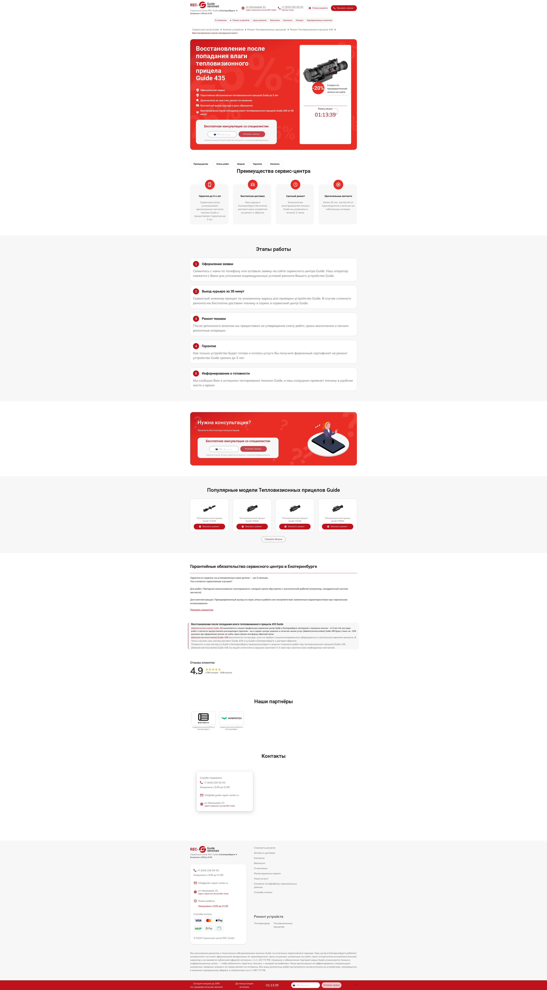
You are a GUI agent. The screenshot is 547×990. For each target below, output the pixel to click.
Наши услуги (261, 878)
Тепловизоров (262, 923)
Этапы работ (222, 164)
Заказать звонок (345, 8)
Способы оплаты (263, 892)
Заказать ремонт (210, 526)
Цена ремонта (260, 20)
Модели (241, 164)
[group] (203, 721)
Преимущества (200, 164)
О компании (220, 20)
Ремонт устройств (240, 20)
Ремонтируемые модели (267, 873)
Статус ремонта (319, 8)
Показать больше (273, 539)
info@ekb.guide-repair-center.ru (222, 795)
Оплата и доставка (264, 852)
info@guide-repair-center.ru (213, 883)
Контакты (287, 20)
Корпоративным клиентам (319, 20)
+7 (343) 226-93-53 (292, 6)
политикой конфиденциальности (256, 140)
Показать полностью (201, 609)
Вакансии (275, 20)
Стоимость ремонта (264, 847)
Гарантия (257, 164)
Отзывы (299, 20)
